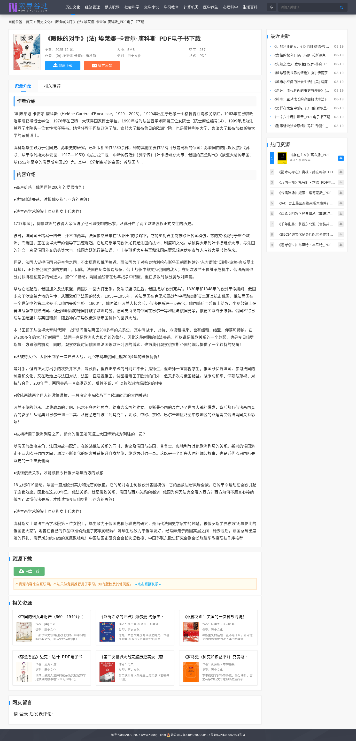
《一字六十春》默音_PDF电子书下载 (301, 117)
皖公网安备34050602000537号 (192, 735)
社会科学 (131, 7)
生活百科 (250, 7)
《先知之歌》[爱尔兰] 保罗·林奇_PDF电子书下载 (310, 64)
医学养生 (210, 7)
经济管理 (92, 7)
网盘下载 (32, 571)
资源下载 (65, 65)
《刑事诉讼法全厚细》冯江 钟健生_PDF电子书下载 (312, 126)
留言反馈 (105, 65)
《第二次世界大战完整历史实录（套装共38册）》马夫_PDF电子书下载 (162, 657)
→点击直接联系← (148, 584)
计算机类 (191, 7)
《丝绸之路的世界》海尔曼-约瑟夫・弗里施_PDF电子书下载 (153, 617)
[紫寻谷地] (28, 7)
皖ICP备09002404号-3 (229, 735)
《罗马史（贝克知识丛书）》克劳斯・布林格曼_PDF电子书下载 (239, 657)
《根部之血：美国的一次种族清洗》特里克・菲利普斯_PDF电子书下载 (246, 617)
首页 (29, 22)
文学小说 (151, 7)
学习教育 (171, 7)
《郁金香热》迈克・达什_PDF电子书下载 (53, 657)
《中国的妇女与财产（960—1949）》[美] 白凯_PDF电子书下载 (71, 617)
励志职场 (112, 7)
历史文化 (72, 7)
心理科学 (230, 7)
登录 (23, 713)
